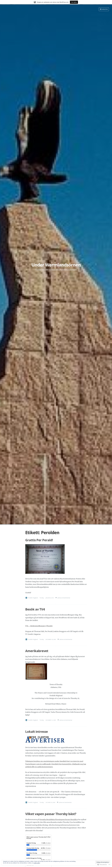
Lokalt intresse (36, 731)
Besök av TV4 (35, 609)
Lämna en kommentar (63, 598)
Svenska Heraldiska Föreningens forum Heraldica (59, 819)
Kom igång (74, 2)
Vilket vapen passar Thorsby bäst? (50, 814)
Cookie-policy (36, 863)
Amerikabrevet (36, 651)
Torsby (41, 598)
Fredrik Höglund (33, 598)
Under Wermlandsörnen (56, 265)
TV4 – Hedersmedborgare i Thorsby (39, 626)
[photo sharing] (36, 679)
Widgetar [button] (105, 9)
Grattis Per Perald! (39, 540)
